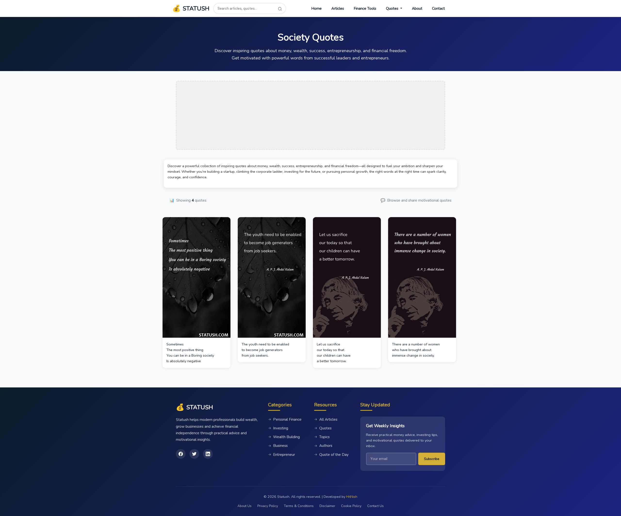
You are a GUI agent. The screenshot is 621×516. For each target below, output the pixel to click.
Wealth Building (284, 436)
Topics (322, 436)
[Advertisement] (310, 115)
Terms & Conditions (299, 506)
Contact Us (375, 506)
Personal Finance (285, 419)
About (417, 8)
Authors (323, 445)
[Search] (280, 8)
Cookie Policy (351, 506)
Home (316, 8)
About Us (244, 506)
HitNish (351, 496)
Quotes (323, 428)
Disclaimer (327, 506)
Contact (438, 8)
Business (278, 445)
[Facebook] (181, 454)
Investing (278, 428)
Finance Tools (365, 8)
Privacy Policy (267, 506)
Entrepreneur (281, 454)
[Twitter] (194, 454)
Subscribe (431, 458)
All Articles (325, 419)
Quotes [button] (392, 8)
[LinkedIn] (208, 454)
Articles (337, 8)
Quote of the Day (331, 454)
